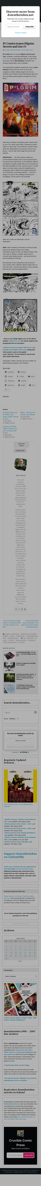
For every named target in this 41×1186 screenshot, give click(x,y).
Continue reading (20, 33)
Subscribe (30, 26)
